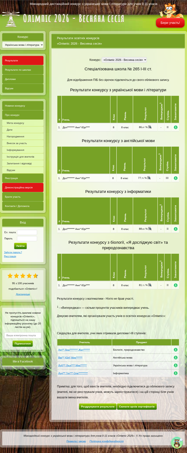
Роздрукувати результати (98, 406)
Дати (9, 129)
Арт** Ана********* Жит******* (74, 349)
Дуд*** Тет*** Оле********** (73, 373)
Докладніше (23, 294)
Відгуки (9, 88)
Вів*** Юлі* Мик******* (70, 357)
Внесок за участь (17, 143)
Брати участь (12, 196)
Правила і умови (76, 441)
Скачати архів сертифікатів (137, 406)
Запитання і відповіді (19, 163)
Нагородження (15, 136)
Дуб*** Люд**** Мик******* (72, 365)
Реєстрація (11, 178)
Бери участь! (170, 23)
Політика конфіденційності (106, 441)
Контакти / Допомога (17, 206)
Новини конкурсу (15, 105)
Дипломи (10, 79)
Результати (11, 60)
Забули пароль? (13, 252)
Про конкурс (12, 114)
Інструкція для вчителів (20, 156)
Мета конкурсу (15, 122)
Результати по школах (18, 69)
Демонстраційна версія (19, 187)
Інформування (15, 149)
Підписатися (23, 343)
